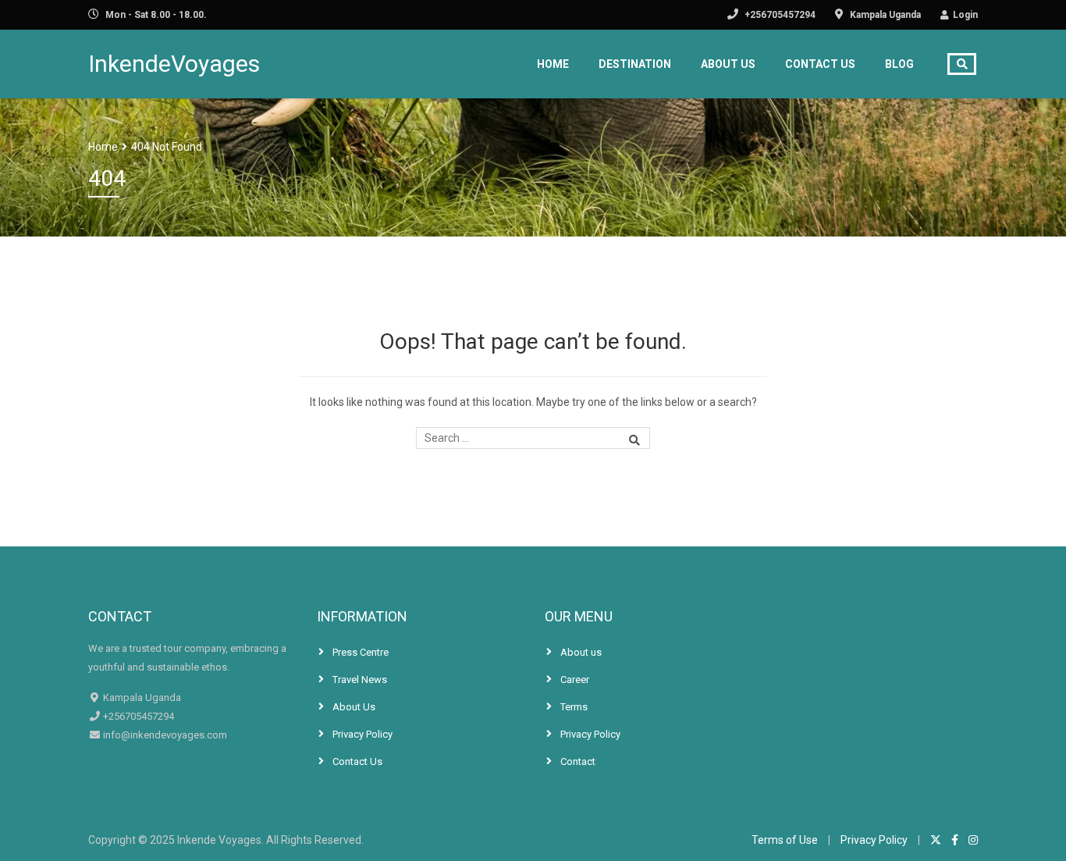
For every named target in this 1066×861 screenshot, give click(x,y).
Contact (577, 761)
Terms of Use (785, 840)
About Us (728, 64)
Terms (574, 707)
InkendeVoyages (174, 63)
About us (581, 652)
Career (574, 679)
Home (553, 64)
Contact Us (820, 64)
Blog (899, 64)
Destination (635, 64)
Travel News (359, 679)
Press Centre (360, 652)
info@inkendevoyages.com (164, 735)
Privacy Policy (362, 734)
